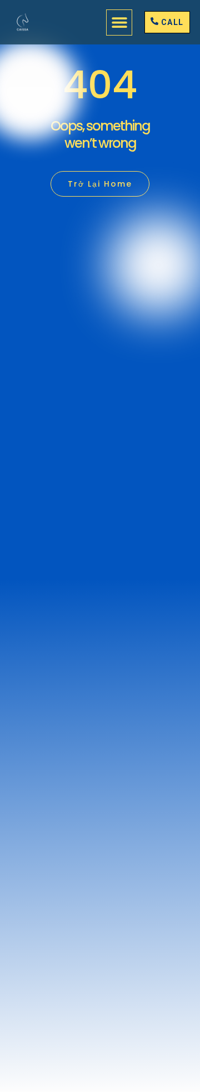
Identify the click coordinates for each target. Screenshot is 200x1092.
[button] (119, 22)
